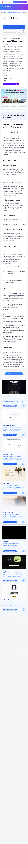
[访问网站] (23, 405)
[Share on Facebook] (23, 31)
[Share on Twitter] (19, 31)
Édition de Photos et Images (14, 12)
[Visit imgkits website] (14, 99)
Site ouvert (15, 27)
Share (10, 31)
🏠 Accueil (3, 12)
